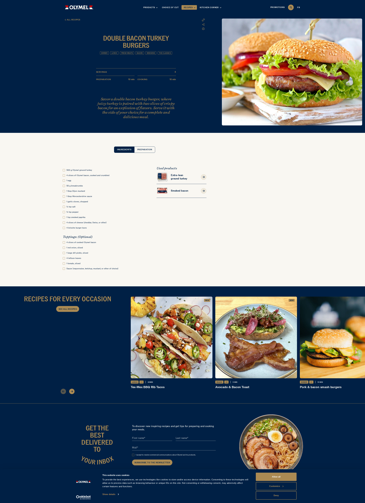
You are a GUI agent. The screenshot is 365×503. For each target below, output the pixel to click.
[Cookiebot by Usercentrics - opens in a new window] (83, 497)
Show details (108, 494)
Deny (276, 495)
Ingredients (124, 149)
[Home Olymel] (79, 7)
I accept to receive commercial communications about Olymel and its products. (166, 455)
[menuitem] (187, 24)
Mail (134, 447)
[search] (291, 7)
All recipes (73, 20)
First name (138, 438)
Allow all (276, 476)
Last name (181, 438)
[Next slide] (72, 391)
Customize (274, 486)
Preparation (144, 149)
